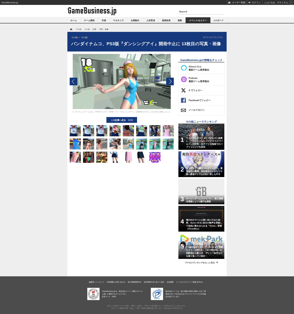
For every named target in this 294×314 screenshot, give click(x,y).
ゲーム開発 (89, 20)
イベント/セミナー (198, 20)
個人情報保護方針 (134, 282)
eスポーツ (219, 20)
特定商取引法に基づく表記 (154, 282)
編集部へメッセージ (96, 282)
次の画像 (170, 81)
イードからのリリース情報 (186, 282)
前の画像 (73, 81)
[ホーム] (71, 29)
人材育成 (150, 20)
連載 (180, 20)
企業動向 (135, 20)
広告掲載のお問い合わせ (116, 282)
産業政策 (166, 20)
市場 (104, 20)
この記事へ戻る (122, 120)
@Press (200, 282)
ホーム (73, 20)
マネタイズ (118, 20)
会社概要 (170, 282)
